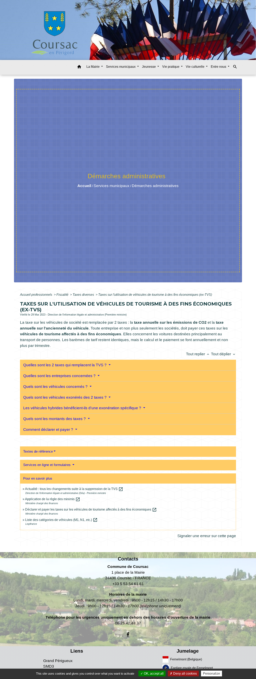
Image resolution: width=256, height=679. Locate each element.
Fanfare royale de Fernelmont (192, 667)
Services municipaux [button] (121, 66)
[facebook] (128, 634)
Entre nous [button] (219, 66)
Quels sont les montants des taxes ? (55, 419)
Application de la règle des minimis (52, 499)
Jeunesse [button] (149, 66)
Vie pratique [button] (171, 66)
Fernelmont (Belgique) (186, 659)
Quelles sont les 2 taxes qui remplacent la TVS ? (65, 365)
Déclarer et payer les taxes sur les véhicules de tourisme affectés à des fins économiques (91, 509)
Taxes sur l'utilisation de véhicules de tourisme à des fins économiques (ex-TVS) (155, 294)
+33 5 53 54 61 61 (128, 584)
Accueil (84, 186)
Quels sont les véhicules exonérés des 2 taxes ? (65, 397)
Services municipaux (111, 186)
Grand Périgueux (58, 661)
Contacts (128, 559)
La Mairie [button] (93, 66)
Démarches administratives (155, 186)
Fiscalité (62, 294)
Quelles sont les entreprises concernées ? (60, 376)
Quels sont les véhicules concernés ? (56, 386)
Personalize (211, 673)
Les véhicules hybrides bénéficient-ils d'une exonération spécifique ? (82, 408)
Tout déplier (223, 354)
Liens (76, 651)
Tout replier (198, 354)
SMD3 (48, 666)
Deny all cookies (184, 673)
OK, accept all (153, 673)
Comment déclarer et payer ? (48, 429)
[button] (79, 67)
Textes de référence (38, 451)
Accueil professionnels (36, 294)
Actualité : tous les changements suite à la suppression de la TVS (74, 489)
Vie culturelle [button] (195, 66)
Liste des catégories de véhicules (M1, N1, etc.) (61, 520)
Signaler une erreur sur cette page (206, 536)
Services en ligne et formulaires (47, 465)
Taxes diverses (84, 294)
